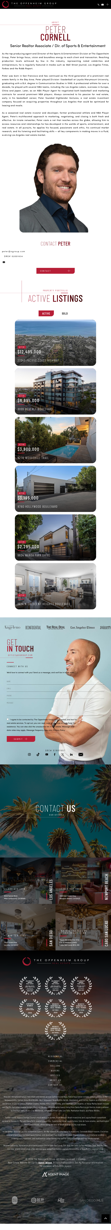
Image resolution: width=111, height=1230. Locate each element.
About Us (55, 1080)
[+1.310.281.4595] (98, 5)
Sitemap (82, 1159)
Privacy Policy (59, 730)
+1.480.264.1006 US (73, 933)
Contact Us (55, 1085)
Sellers (55, 1066)
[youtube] (5, 611)
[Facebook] (5, 616)
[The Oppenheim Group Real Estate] (29, 4)
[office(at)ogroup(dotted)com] (102, 5)
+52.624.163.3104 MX (74, 931)
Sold (65, 313)
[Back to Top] (106, 1218)
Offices (55, 1075)
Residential (55, 1056)
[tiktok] (5, 607)
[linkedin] (71, 754)
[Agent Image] (55, 1174)
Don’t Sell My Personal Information (86, 1162)
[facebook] (54, 754)
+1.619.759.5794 (15, 935)
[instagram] (29, 754)
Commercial (55, 1061)
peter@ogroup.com (13, 251)
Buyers (55, 1070)
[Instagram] (5, 602)
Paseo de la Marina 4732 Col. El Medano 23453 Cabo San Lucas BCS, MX (69, 942)
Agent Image (45, 1162)
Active (46, 313)
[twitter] (62, 754)
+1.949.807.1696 (71, 889)
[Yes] (8, 719)
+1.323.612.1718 (14, 889)
